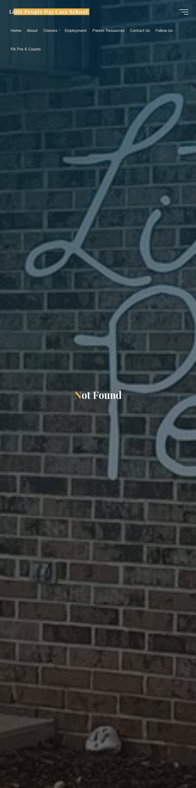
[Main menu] (183, 12)
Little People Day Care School (48, 11)
